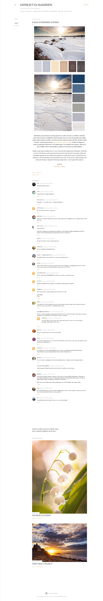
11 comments (39, 518)
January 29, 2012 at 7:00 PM (49, 246)
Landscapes (37, 11)
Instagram (53, 11)
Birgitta (39, 374)
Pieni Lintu (40, 226)
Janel (38, 302)
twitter (60, 11)
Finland (16, 25)
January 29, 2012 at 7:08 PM (59, 255)
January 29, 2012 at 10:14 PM (48, 281)
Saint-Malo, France (42, 563)
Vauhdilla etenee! (41, 515)
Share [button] (16, 19)
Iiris (38, 183)
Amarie (39, 281)
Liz (38, 397)
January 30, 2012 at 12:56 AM (56, 311)
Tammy (39, 330)
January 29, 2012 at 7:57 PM (47, 263)
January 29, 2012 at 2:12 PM (50, 199)
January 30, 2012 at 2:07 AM (47, 338)
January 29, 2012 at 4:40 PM (50, 226)
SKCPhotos (40, 208)
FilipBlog (39, 289)
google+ (29, 11)
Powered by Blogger (53, 593)
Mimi (38, 191)
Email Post (38, 172)
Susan (38, 263)
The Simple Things (59, 166)
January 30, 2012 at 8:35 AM (54, 318)
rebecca (39, 357)
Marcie (39, 238)
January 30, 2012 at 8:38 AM (49, 348)
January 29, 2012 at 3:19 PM (49, 216)
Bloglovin (67, 11)
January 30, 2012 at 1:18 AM (48, 330)
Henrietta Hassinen (36, 5)
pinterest (45, 11)
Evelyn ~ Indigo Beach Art (44, 255)
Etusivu (22, 11)
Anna (38, 338)
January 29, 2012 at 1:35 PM (46, 191)
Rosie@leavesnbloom (43, 311)
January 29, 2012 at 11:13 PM (48, 289)
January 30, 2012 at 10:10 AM (49, 357)
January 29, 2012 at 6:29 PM (47, 238)
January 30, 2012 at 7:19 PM (48, 374)
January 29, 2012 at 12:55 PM (46, 183)
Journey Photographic (43, 366)
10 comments (39, 566)
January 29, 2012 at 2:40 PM (50, 208)
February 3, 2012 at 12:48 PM (46, 397)
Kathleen (39, 216)
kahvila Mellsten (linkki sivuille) (62, 142)
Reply (38, 188)
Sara (38, 388)
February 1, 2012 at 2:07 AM (46, 388)
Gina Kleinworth (41, 273)
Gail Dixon (39, 246)
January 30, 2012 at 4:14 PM (56, 365)
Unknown (44, 318)
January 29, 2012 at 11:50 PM (47, 302)
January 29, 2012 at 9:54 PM (52, 273)
